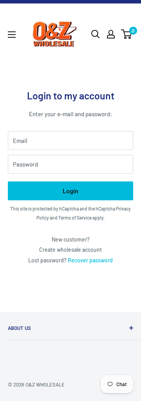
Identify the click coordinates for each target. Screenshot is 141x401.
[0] (127, 34)
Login (70, 190)
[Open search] (95, 34)
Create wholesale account (70, 249)
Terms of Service (75, 217)
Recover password (90, 260)
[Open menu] (12, 34)
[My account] (111, 34)
